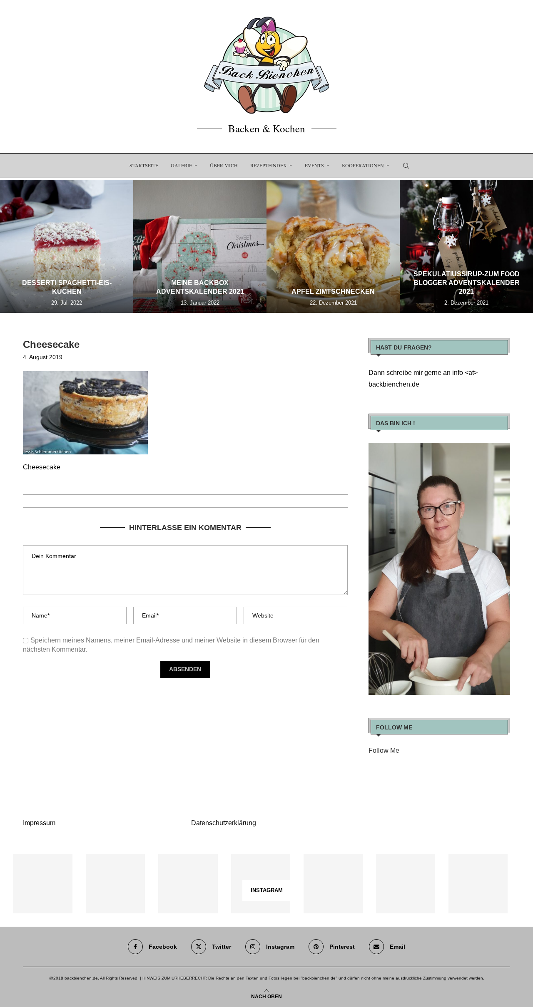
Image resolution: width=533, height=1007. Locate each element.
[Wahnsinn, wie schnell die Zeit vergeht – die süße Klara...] (405, 883)
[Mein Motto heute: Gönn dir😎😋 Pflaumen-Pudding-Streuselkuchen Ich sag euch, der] (115, 883)
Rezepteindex (268, 165)
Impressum (39, 822)
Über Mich (224, 165)
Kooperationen (363, 165)
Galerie (181, 165)
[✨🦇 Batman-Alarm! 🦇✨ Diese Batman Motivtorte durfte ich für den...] (42, 883)
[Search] (406, 166)
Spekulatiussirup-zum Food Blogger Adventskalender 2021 (466, 282)
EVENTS (314, 165)
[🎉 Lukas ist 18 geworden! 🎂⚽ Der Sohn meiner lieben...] (478, 883)
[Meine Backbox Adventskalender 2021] (199, 246)
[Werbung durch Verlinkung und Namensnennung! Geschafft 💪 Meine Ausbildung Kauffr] (187, 883)
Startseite (144, 165)
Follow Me (384, 750)
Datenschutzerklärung (223, 822)
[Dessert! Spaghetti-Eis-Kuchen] (66, 246)
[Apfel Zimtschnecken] (333, 246)
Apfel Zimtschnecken (333, 291)
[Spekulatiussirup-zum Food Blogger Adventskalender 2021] (466, 246)
